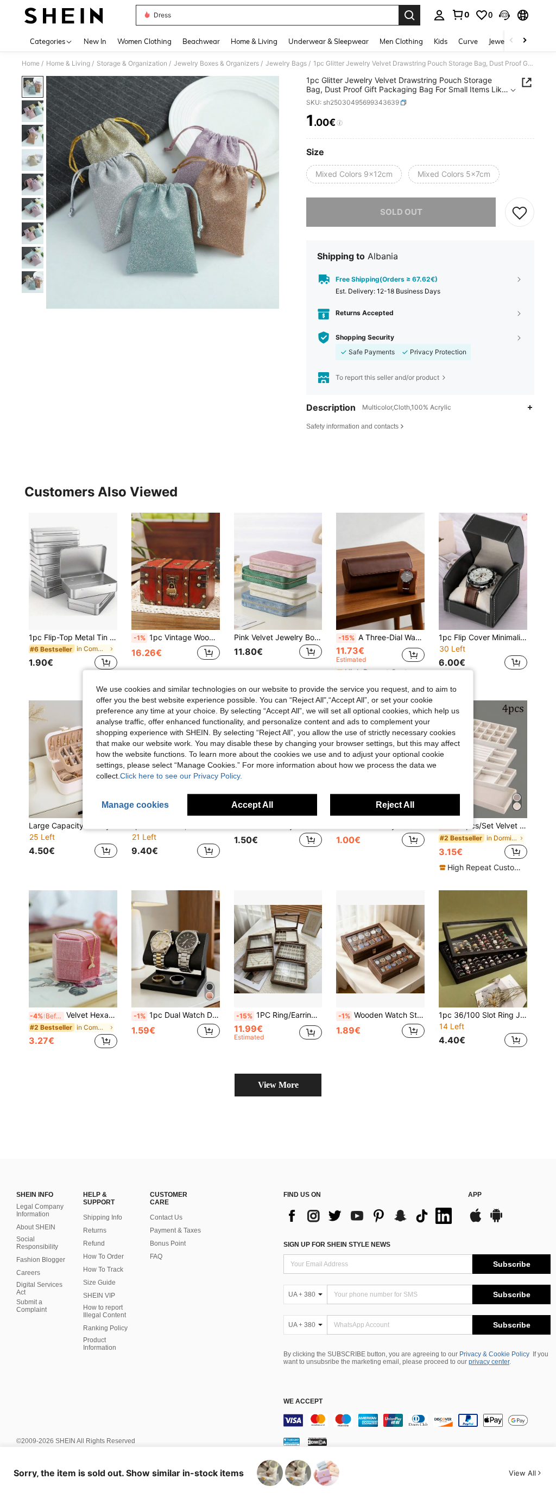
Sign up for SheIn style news (336, 1244)
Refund (94, 1243)
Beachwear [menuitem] (201, 41)
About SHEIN (35, 1227)
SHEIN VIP (99, 1295)
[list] (370, 1216)
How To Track (103, 1269)
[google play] (496, 1220)
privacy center (489, 1362)
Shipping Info (102, 1217)
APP (475, 1194)
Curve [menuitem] (468, 41)
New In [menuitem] (95, 41)
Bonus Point (168, 1243)
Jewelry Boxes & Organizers (216, 63)
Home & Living (68, 63)
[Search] (409, 15)
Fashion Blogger (40, 1260)
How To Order (103, 1256)
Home (31, 63)
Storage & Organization (132, 63)
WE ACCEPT (303, 1401)
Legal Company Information (40, 1210)
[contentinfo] (417, 1420)
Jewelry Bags (286, 63)
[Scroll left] (511, 41)
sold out (401, 212)
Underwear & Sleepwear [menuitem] (328, 41)
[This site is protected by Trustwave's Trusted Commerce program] (291, 1441)
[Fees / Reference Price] (340, 123)
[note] (482, 867)
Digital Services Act (39, 1288)
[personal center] (439, 15)
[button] (504, 15)
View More (278, 1084)
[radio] (354, 174)
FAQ (156, 1256)
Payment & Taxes (175, 1230)
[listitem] (73, 598)
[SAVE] (519, 212)
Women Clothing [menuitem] (144, 41)
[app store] (475, 1220)
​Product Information (99, 1343)
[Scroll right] (524, 41)
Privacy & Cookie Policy (494, 1354)
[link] (460, 14)
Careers (28, 1273)
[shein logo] (63, 15)
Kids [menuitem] (440, 41)
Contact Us (166, 1217)
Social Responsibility (37, 1243)
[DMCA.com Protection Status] (317, 1441)
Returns (94, 1230)
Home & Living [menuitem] (254, 41)
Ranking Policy (105, 1328)
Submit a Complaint (31, 1305)
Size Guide (99, 1282)
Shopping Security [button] (365, 337)
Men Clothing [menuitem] (401, 41)
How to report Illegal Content (104, 1311)
